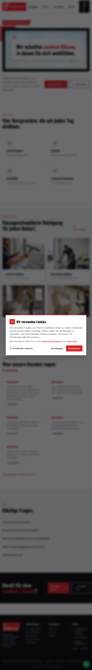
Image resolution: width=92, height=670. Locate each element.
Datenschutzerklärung (51, 341)
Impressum (72, 341)
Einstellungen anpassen (22, 348)
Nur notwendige (57, 348)
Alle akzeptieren (74, 348)
